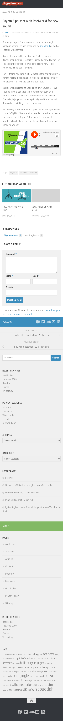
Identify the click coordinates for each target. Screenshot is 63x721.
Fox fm (5, 387)
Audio (11, 12)
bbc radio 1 (18, 654)
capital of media (23, 658)
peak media (7, 676)
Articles (9, 559)
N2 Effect (6, 407)
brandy (48, 654)
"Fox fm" (6, 383)
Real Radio (7, 375)
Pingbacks (35, 235)
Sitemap (9, 603)
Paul (7, 32)
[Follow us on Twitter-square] (43, 322)
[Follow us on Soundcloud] (48, 322)
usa (29, 689)
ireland (26, 667)
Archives (9, 551)
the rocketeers (42, 685)
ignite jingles (37, 663)
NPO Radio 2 (53, 672)
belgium (38, 654)
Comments (14, 235)
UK (25, 689)
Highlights (16, 663)
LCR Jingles (14, 671)
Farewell (9, 477)
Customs (21, 12)
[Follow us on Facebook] (38, 322)
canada (11, 659)
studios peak (38, 681)
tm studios (7, 411)
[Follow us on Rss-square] (59, 322)
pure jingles (22, 675)
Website (10, 287)
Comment (11, 254)
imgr (13, 667)
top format (17, 689)
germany (23, 173)
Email (35, 276)
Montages (10, 581)
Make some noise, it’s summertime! (22, 492)
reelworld (33, 173)
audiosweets (7, 654)
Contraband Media (41, 658)
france (54, 658)
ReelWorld (45, 46)
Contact (9, 566)
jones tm (51, 667)
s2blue (23, 680)
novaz (45, 671)
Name (9, 276)
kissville (5, 671)
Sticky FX (29, 680)
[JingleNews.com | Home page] (16, 4)
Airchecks (10, 544)
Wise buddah (8, 415)
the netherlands (25, 685)
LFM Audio (24, 671)
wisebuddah (42, 689)
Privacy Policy (12, 595)
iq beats (6, 419)
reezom (16, 681)
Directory (9, 573)
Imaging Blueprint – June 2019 (19, 500)
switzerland (48, 680)
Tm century (7, 390)
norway (39, 672)
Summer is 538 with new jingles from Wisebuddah (29, 485)
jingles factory (39, 667)
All (4, 12)
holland (25, 663)
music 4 (32, 671)
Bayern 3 (13, 173)
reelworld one (9, 423)
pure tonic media (37, 676)
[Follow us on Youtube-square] (53, 322)
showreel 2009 (9, 379)
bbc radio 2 (29, 654)
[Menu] (59, 4)
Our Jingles (10, 588)
